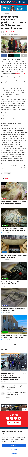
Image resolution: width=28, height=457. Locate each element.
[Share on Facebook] (4, 55)
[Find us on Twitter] (15, 418)
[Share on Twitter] (11, 55)
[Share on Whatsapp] (17, 55)
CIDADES (4, 251)
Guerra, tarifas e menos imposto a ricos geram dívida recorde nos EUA (13, 229)
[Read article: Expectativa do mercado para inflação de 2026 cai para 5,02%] (14, 244)
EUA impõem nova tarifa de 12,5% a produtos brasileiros (13, 309)
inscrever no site (20, 73)
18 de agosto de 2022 (8, 34)
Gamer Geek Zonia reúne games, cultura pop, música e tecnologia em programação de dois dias (16, 394)
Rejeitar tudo (14, 453)
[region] (14, 443)
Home (2, 13)
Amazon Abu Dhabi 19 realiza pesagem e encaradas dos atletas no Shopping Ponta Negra (10, 376)
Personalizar (14, 449)
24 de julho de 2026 (6, 312)
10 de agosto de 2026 (6, 259)
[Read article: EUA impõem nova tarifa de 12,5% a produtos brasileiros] (14, 297)
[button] (19, 2)
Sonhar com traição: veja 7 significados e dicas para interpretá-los (16, 386)
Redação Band (10, 31)
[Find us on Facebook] (7, 418)
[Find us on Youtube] (19, 418)
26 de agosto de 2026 (6, 232)
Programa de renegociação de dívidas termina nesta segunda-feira (13, 203)
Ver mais (14, 344)
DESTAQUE (4, 225)
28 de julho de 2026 (6, 286)
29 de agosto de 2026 (6, 205)
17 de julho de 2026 (6, 339)
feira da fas (8, 173)
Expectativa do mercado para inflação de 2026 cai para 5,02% (14, 256)
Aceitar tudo (14, 445)
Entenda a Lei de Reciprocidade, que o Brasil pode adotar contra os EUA (14, 336)
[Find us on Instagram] (11, 418)
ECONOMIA (7, 13)
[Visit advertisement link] (14, 8)
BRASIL (4, 198)
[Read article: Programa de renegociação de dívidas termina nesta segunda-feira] (14, 191)
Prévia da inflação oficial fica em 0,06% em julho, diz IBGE (12, 283)
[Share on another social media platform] (24, 55)
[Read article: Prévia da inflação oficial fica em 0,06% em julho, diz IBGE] (14, 271)
